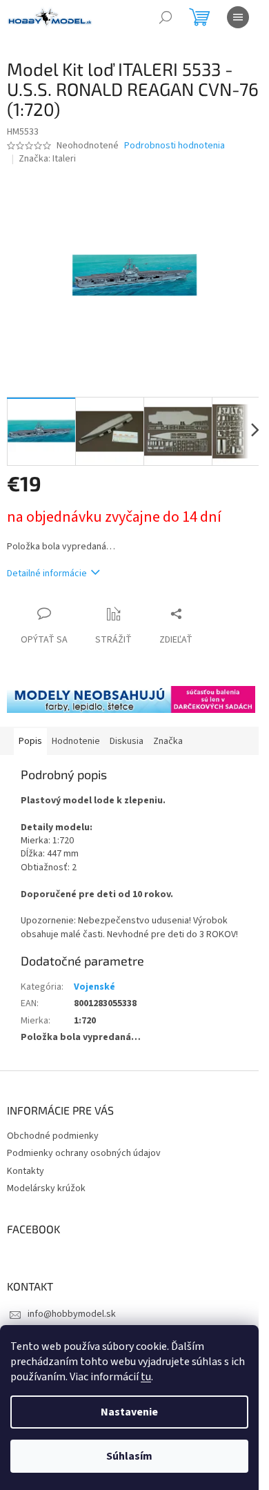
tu (146, 1376)
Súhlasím (129, 1456)
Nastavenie (129, 1412)
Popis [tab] (30, 741)
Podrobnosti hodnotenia (174, 146)
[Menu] (238, 17)
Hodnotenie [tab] (76, 741)
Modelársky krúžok (46, 1188)
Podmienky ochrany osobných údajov (84, 1153)
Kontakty (25, 1171)
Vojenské (94, 987)
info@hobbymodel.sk (72, 1314)
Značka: (47, 159)
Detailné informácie (47, 573)
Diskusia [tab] (126, 741)
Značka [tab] (168, 741)
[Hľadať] (165, 17)
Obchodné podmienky (53, 1136)
